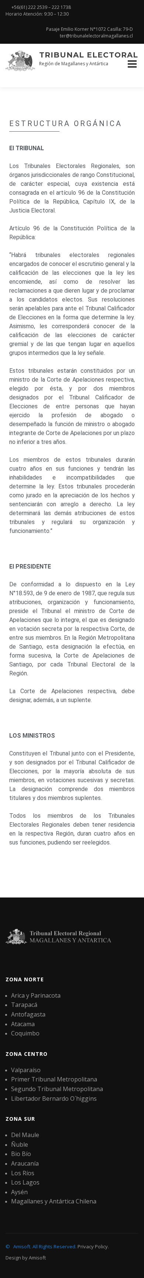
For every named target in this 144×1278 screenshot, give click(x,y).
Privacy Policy (93, 1246)
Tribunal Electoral (88, 54)
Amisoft (37, 1257)
